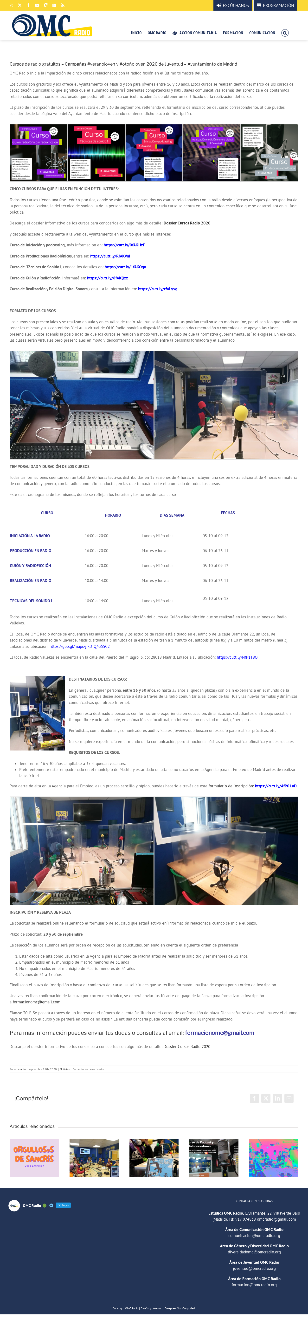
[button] (285, 33)
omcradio (20, 1069)
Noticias (65, 1069)
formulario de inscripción (231, 786)
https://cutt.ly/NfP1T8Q (237, 657)
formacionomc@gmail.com (36, 1002)
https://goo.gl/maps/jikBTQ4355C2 (80, 646)
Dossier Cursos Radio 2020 (187, 223)
